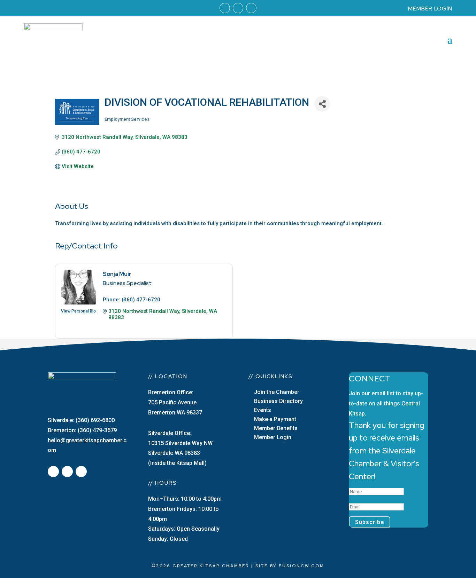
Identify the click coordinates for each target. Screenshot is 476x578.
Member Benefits (276, 428)
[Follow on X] (67, 471)
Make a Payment (275, 419)
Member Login (272, 437)
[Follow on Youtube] (251, 8)
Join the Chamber (276, 392)
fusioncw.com (301, 566)
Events (262, 410)
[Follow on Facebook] (225, 8)
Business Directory (278, 401)
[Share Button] (322, 104)
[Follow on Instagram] (238, 8)
